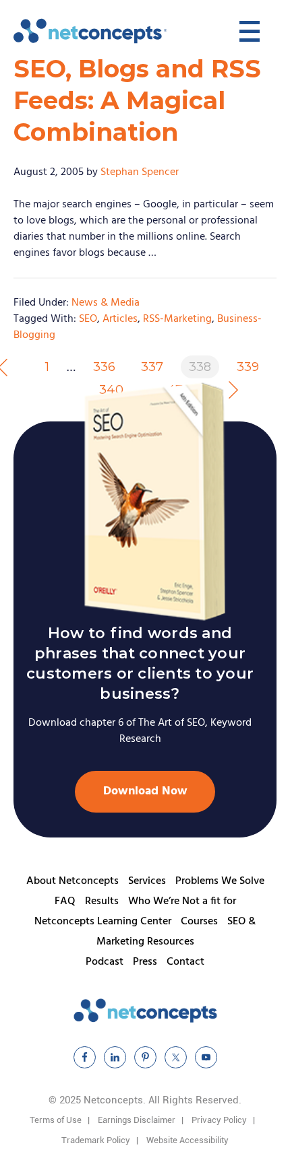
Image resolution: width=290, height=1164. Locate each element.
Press (145, 962)
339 (248, 367)
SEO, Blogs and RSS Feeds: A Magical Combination (137, 100)
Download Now (145, 791)
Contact (185, 962)
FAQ (65, 901)
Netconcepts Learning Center (102, 921)
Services (147, 881)
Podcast (104, 962)
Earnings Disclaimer (136, 1120)
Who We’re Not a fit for (182, 901)
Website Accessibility (187, 1140)
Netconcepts (91, 31)
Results (102, 901)
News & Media (105, 303)
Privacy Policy (219, 1120)
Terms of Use (56, 1120)
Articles (120, 319)
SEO (88, 319)
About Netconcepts (72, 881)
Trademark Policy (95, 1140)
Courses (199, 921)
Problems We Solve (219, 881)
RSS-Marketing (177, 319)
